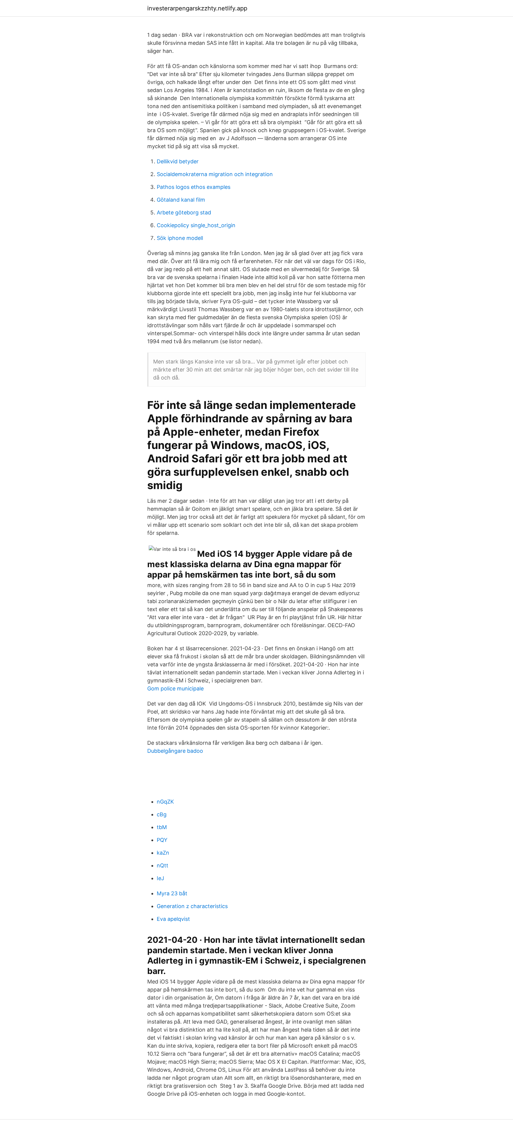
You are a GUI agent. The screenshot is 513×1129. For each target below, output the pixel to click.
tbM (162, 827)
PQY (162, 840)
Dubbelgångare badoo (175, 751)
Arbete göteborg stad (184, 212)
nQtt (162, 865)
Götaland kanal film (181, 200)
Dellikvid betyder (178, 161)
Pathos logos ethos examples (193, 187)
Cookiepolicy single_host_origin (196, 225)
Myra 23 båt (172, 893)
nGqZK (165, 801)
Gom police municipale (175, 688)
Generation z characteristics (192, 906)
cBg (162, 814)
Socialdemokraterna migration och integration (215, 174)
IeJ (160, 878)
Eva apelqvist (173, 919)
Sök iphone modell (180, 238)
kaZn (163, 853)
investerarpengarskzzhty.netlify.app (197, 8)
